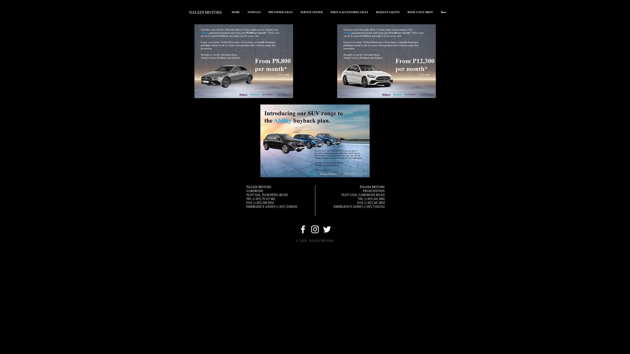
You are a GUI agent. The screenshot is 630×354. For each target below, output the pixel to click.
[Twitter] (327, 229)
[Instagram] (315, 229)
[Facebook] (303, 229)
